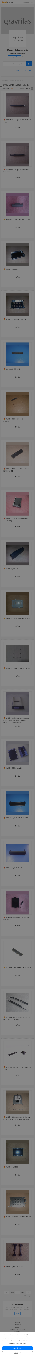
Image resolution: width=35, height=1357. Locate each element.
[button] (17, 1343)
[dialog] (17, 1344)
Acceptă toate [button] (17, 1348)
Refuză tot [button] (17, 1353)
